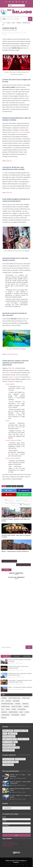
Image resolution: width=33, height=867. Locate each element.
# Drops (8, 486)
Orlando (19, 22)
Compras (4, 698)
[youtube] (23, 1)
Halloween (16, 701)
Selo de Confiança (7, 846)
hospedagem (21, 709)
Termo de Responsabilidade (10, 844)
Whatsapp (25, 494)
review (23, 715)
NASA (15, 741)
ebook (8, 709)
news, (25, 33)
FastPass (8, 701)
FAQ (3, 701)
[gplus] (13, 1)
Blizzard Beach (20, 759)
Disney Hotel (26, 698)
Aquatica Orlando (8, 759)
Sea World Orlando (9, 744)
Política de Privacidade (8, 842)
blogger (6, 569)
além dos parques (8, 750)
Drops (8, 22)
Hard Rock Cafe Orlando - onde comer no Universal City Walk (16, 536)
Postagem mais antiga (23, 564)
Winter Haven (5, 706)
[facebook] (6, 1)
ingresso (4, 712)
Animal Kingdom (8, 730)
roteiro (4, 717)
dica (3, 709)
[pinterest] (16, 1)
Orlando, (4, 34)
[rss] (26, 1)
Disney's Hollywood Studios (13, 440)
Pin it (10, 494)
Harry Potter (12, 733)
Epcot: (8, 420)
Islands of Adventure (9, 739)
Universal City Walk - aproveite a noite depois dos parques (16, 520)
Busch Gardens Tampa (21, 730)
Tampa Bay (25, 703)
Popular (16, 656)
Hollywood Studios (9, 736)
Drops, (21, 33)
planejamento (6, 715)
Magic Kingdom (7, 741)
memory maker (13, 712)
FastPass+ (8, 372)
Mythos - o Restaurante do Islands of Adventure (15, 551)
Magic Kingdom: (10, 384)
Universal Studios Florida (11, 747)
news (13, 22)
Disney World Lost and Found (18, 132)
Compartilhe (25, 490)
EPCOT (5, 733)
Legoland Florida (23, 739)
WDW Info (9, 161)
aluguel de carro (16, 706)
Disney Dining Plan (14, 698)
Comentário (27, 656)
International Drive (7, 703)
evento (14, 709)
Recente (6, 656)
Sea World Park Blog (11, 354)
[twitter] (9, 1)
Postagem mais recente (9, 561)
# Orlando (20, 486)
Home (3, 22)
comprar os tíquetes (14, 377)
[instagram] (19, 1)
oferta (27, 712)
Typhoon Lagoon (8, 764)
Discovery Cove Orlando (10, 761)
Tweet (10, 490)
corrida (26, 706)
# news (14, 486)
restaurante (15, 715)
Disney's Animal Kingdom (13, 458)
